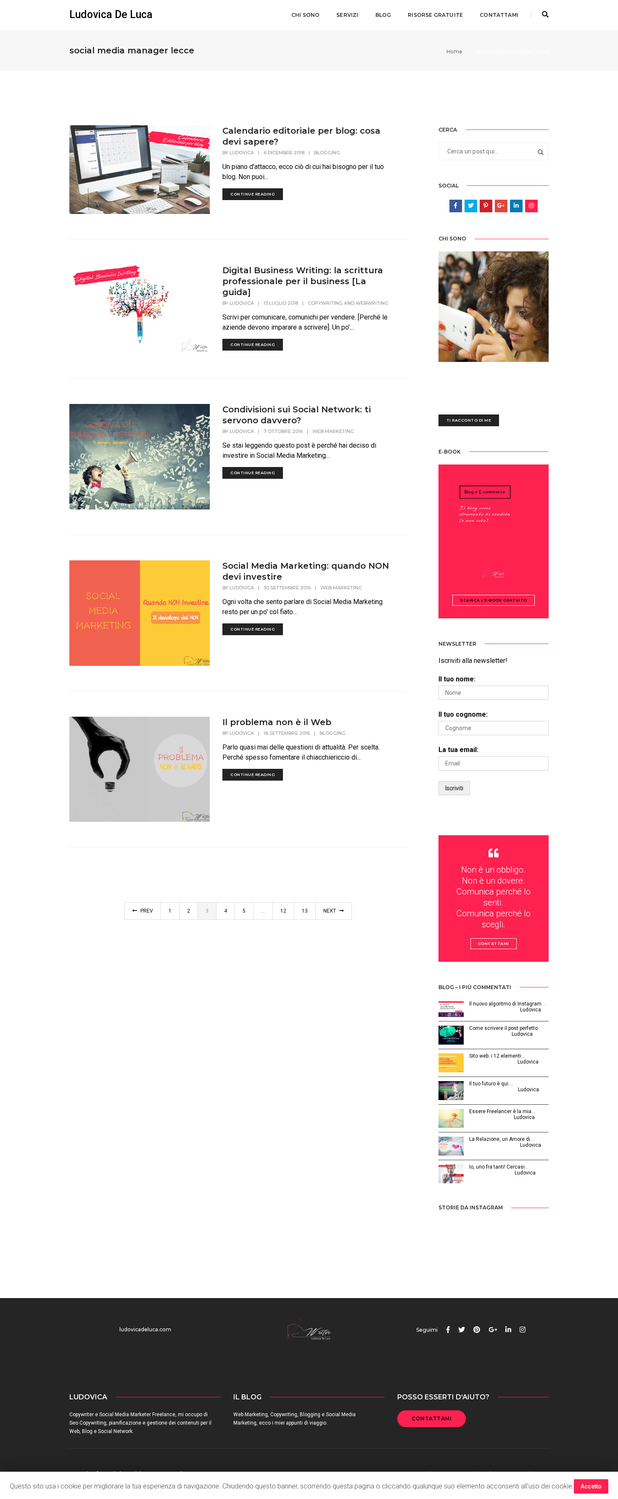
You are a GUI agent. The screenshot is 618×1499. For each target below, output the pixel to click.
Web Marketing (333, 431)
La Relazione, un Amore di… (501, 1139)
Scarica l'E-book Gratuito (493, 600)
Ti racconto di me (468, 420)
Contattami (499, 15)
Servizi (347, 15)
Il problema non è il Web (276, 722)
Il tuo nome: (456, 679)
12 (283, 911)
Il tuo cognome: (463, 714)
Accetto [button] (591, 1486)
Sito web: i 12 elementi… (497, 1056)
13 (305, 911)
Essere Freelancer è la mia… (502, 1111)
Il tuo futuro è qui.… (491, 1084)
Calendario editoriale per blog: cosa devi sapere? (301, 136)
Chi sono (305, 15)
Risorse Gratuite (435, 15)
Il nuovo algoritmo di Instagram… (507, 1004)
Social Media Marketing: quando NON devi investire (305, 571)
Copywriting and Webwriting (348, 303)
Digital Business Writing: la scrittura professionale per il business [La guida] (302, 281)
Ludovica (242, 153)
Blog (383, 15)
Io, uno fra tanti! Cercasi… (498, 1167)
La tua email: (458, 750)
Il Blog (247, 1397)
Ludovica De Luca (111, 14)
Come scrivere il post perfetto (503, 1028)
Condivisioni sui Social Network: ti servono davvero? (296, 414)
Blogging (327, 153)
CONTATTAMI (432, 1418)
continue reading (252, 194)
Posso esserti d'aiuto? (443, 1397)
